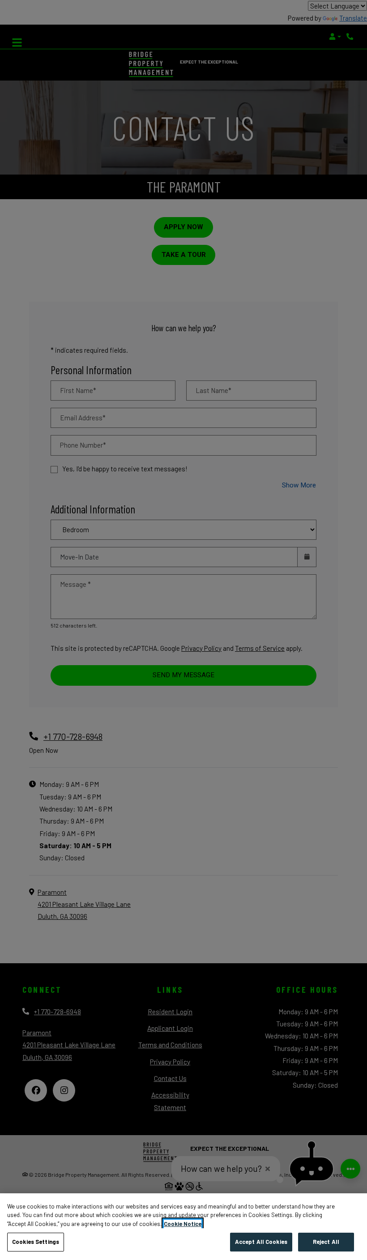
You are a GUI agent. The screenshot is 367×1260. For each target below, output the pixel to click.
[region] (183, 1226)
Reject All (326, 1241)
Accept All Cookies (261, 1241)
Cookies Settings (35, 1241)
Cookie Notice (182, 1223)
